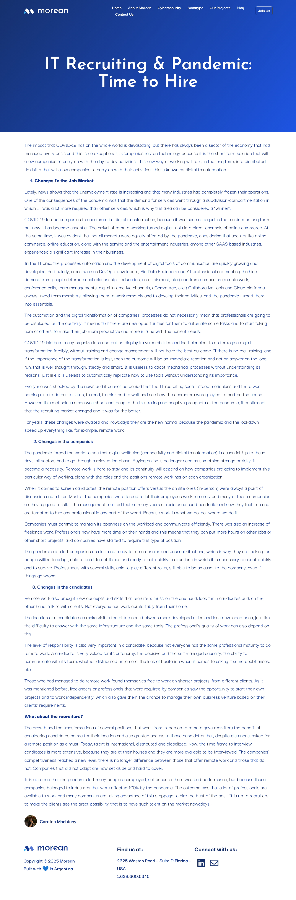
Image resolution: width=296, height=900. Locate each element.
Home (117, 7)
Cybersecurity (169, 7)
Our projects (220, 7)
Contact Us (124, 14)
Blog (240, 7)
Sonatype (195, 7)
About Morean (139, 7)
